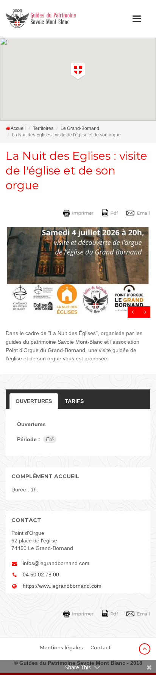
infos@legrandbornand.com (56, 563)
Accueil (18, 128)
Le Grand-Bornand (80, 128)
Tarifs (74, 401)
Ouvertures (34, 401)
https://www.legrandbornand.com (62, 586)
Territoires (43, 128)
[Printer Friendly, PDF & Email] (108, 212)
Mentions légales (61, 647)
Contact (100, 647)
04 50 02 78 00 (41, 575)
